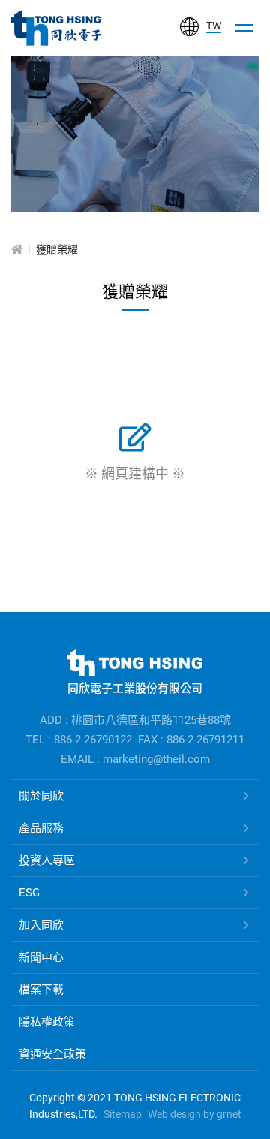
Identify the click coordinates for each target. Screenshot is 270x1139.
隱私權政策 (47, 1022)
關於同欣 (41, 796)
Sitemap (123, 1114)
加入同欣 (41, 925)
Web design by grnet (195, 1114)
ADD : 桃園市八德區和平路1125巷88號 (135, 720)
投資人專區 (47, 860)
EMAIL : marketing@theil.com (135, 759)
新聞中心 (41, 957)
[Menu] (244, 28)
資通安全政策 (52, 1054)
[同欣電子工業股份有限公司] (56, 28)
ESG (29, 892)
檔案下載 (41, 989)
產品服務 (41, 828)
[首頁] (17, 249)
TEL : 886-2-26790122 (79, 739)
